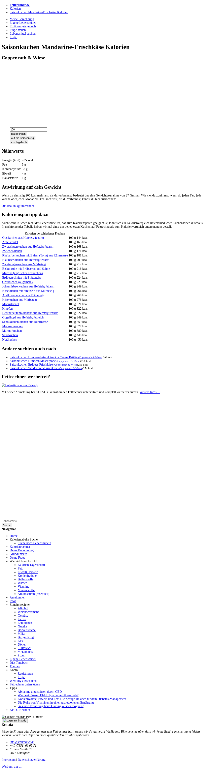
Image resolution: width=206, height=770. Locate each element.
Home (14, 535)
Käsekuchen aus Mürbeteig (19, 299)
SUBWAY (24, 648)
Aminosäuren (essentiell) (33, 593)
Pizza (21, 655)
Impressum (8, 759)
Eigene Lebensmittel (23, 659)
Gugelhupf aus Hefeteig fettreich (23, 317)
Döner (22, 644)
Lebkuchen (25, 622)
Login (21, 677)
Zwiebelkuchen (12, 251)
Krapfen (7, 308)
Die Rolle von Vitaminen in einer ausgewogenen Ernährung (56, 702)
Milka (21, 633)
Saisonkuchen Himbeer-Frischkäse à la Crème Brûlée (44, 357)
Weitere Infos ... (150, 392)
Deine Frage (17, 557)
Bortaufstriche (27, 630)
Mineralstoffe (26, 590)
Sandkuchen (10, 335)
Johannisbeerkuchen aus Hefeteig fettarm (28, 286)
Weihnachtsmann (28, 612)
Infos (13, 601)
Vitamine (23, 586)
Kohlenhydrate (27, 575)
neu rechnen (18, 133)
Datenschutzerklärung (31, 759)
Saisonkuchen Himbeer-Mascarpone (33, 361)
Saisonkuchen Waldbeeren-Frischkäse (34, 368)
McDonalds (25, 651)
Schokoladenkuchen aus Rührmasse (25, 322)
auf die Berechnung (22, 138)
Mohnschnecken (12, 326)
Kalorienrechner (20, 546)
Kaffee (22, 619)
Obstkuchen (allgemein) (17, 282)
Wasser (22, 583)
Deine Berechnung (22, 550)
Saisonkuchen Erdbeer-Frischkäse (32, 364)
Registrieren (25, 673)
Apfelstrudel (10, 242)
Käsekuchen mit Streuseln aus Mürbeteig (28, 290)
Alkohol (23, 608)
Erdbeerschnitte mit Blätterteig (21, 277)
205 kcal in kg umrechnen (18, 206)
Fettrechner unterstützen (25, 684)
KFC (21, 641)
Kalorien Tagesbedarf (31, 564)
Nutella (22, 626)
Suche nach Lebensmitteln (34, 543)
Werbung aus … (12, 766)
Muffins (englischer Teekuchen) (22, 273)
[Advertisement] (103, 93)
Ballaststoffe (25, 579)
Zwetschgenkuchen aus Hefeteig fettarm (27, 246)
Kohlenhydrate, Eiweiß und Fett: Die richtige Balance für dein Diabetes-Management (72, 699)
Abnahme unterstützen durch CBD (40, 691)
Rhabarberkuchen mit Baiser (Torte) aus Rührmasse (35, 255)
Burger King (26, 637)
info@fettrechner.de (22, 742)
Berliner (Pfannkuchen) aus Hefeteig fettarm (30, 313)
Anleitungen (17, 597)
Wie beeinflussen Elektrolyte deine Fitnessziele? (48, 695)
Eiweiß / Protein (28, 572)
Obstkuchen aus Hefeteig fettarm (23, 237)
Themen (15, 666)
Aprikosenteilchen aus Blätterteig (23, 295)
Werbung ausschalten (23, 680)
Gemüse (23, 615)
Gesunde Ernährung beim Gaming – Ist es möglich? (50, 706)
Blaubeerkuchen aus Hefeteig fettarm (25, 259)
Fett (20, 568)
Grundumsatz (18, 554)
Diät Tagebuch (19, 662)
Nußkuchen (9, 339)
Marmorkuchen (12, 330)
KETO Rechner (20, 709)
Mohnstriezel (10, 304)
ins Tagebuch (19, 142)
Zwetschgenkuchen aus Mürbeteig (24, 264)
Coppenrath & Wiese (90, 357)
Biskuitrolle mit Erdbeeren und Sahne (26, 268)
